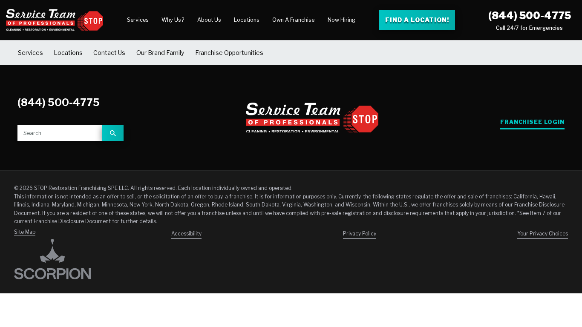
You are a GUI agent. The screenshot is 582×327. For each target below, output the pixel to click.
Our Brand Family (160, 52)
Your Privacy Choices (542, 234)
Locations (246, 20)
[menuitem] (138, 20)
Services (138, 20)
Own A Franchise (293, 20)
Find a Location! (417, 19)
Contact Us (109, 52)
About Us (209, 20)
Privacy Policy (359, 234)
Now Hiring (341, 20)
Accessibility (186, 234)
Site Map (24, 232)
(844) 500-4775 (529, 15)
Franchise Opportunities (229, 52)
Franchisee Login (532, 122)
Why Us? (172, 20)
